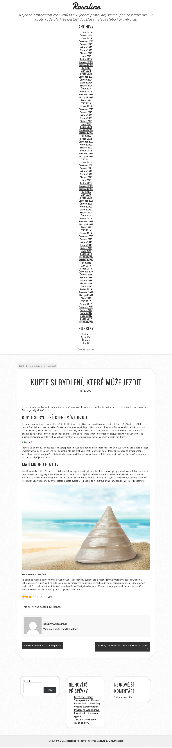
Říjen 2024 (86, 67)
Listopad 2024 (86, 64)
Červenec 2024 (86, 76)
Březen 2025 (86, 53)
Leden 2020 (86, 218)
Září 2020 (86, 194)
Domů (21, 366)
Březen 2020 (86, 212)
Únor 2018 (86, 286)
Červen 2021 (86, 168)
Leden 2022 (86, 150)
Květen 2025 (86, 47)
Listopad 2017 (86, 295)
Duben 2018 (86, 280)
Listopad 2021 (86, 156)
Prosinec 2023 (86, 94)
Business (86, 334)
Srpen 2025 (86, 38)
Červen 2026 (86, 35)
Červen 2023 (86, 112)
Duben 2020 (86, 209)
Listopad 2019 (86, 224)
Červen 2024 (86, 79)
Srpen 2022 (86, 138)
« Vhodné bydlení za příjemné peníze (42, 645)
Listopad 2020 (86, 188)
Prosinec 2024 (86, 62)
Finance (86, 340)
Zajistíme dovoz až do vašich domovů (85, 721)
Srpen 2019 (86, 233)
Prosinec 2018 (86, 256)
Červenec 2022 (86, 141)
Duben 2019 (86, 245)
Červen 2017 (86, 310)
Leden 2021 (86, 183)
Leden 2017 (86, 318)
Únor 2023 (86, 124)
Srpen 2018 (86, 268)
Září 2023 (86, 103)
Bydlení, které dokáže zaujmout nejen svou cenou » (123, 647)
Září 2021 (86, 159)
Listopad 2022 (86, 132)
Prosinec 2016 (86, 321)
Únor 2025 (86, 56)
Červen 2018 (86, 274)
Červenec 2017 (86, 307)
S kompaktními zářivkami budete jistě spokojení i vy (87, 702)
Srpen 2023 (86, 106)
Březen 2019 (86, 248)
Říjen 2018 (86, 262)
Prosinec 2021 (86, 153)
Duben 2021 (86, 174)
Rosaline (71, 740)
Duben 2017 (86, 315)
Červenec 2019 (86, 236)
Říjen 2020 (86, 191)
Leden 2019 (86, 253)
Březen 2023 (86, 121)
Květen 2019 (86, 242)
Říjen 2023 (86, 100)
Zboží (86, 343)
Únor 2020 (86, 215)
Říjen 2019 (86, 227)
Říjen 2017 (86, 298)
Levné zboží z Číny (83, 697)
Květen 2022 (86, 144)
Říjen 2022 (86, 135)
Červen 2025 (86, 44)
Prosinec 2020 (86, 186)
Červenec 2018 (86, 271)
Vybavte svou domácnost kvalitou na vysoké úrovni (87, 708)
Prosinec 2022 (86, 129)
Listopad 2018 (86, 259)
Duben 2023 (86, 118)
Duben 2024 (86, 82)
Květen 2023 (86, 115)
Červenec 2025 (86, 41)
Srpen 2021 (86, 162)
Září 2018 (86, 265)
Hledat (26, 681)
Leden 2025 (86, 59)
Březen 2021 (86, 177)
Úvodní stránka (86, 349)
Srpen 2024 (86, 73)
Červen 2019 (86, 239)
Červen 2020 (86, 203)
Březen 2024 (86, 85)
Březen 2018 (86, 283)
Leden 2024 (86, 91)
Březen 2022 (86, 147)
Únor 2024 (86, 88)
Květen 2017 (86, 312)
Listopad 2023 (86, 97)
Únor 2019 (86, 250)
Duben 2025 (86, 50)
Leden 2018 (86, 289)
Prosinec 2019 (86, 221)
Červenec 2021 (86, 165)
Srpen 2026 (86, 32)
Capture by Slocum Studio (110, 740)
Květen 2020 (86, 206)
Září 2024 (86, 70)
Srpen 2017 (86, 304)
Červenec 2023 (86, 109)
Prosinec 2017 (86, 292)
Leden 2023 (86, 126)
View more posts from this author (60, 628)
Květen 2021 (86, 171)
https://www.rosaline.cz (55, 623)
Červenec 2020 (86, 200)
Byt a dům (86, 337)
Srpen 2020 (86, 197)
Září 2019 (86, 230)
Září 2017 (86, 301)
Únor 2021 (86, 180)
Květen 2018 (86, 277)
